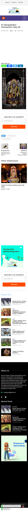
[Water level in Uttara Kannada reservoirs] (6, 302)
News (10, 181)
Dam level (14, 299)
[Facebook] (9, 66)
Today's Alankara (7, 139)
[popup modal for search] (24, 18)
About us (7, 2)
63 (12, 30)
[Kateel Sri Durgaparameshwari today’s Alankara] (6, 312)
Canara (4, 181)
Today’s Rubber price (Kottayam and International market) (19, 322)
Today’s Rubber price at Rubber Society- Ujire (19, 342)
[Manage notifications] (23, 506)
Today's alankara (16, 349)
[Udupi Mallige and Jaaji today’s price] (6, 332)
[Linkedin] (20, 66)
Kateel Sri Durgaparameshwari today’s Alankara (19, 312)
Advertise (20, 2)
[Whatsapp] (3, 66)
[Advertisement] (14, 50)
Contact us (14, 2)
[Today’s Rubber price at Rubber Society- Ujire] (6, 342)
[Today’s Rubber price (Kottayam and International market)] (6, 322)
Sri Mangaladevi (11, 135)
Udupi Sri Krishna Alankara (18, 352)
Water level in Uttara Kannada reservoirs (19, 301)
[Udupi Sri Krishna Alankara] (6, 352)
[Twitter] (15, 66)
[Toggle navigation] (3, 18)
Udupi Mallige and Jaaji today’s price (18, 331)
